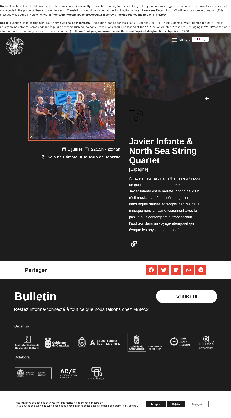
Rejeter (176, 404)
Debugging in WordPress (172, 10)
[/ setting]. (132, 405)
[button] (151, 270)
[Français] (199, 39)
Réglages (197, 404)
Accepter (156, 404)
